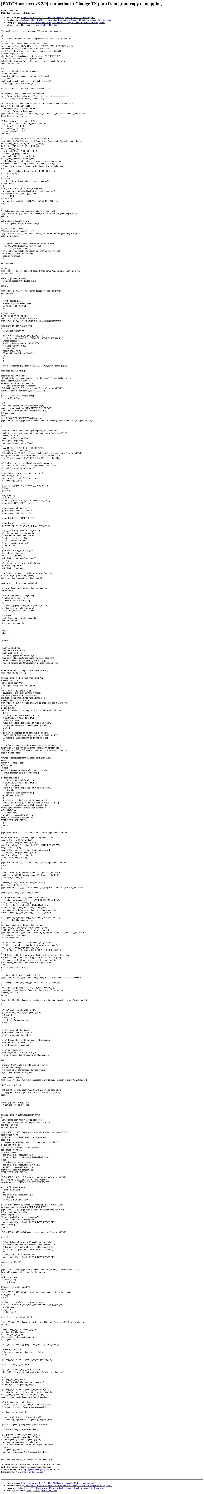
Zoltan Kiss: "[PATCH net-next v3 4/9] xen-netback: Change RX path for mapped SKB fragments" (68, 20)
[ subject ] (45, 25)
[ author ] (54, 25)
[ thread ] (37, 25)
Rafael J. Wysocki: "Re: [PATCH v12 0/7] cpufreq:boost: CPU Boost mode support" (58, 17)
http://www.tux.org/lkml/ (32, 1472)
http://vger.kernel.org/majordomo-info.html (41, 1469)
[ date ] (29, 25)
